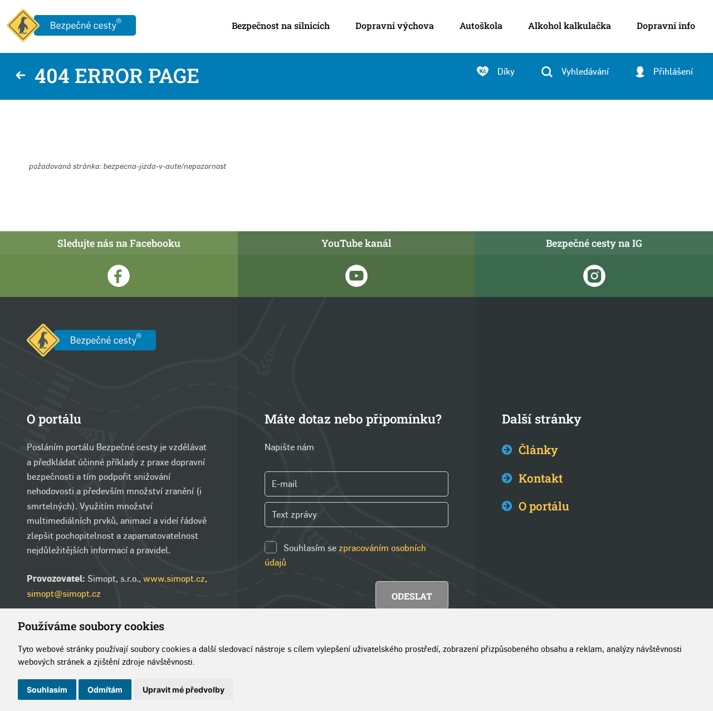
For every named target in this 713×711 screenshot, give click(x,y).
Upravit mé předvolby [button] (183, 689)
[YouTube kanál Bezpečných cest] (357, 276)
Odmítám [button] (105, 689)
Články (538, 449)
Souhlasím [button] (47, 689)
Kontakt (541, 478)
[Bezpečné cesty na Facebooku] (119, 276)
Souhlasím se (310, 548)
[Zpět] (21, 76)
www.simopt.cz (174, 578)
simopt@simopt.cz (64, 593)
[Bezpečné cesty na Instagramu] (594, 276)
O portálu (544, 506)
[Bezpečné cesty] (71, 26)
